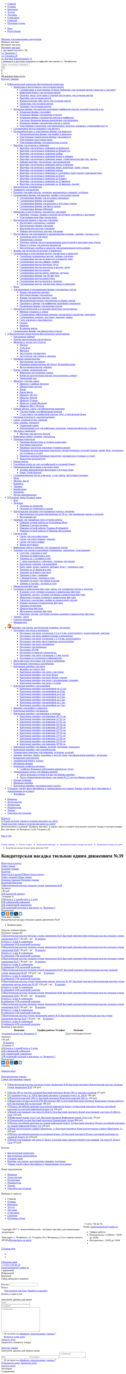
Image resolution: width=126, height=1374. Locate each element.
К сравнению (25, 905)
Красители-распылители (32, 458)
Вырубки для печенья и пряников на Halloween (44, 148)
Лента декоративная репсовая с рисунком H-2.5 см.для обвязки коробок (57, 777)
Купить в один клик (14, 1336)
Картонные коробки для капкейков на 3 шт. (42, 705)
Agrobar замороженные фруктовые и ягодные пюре (47, 469)
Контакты (12, 9)
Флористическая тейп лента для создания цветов (45, 101)
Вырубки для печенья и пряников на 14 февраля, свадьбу (49, 184)
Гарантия (12, 20)
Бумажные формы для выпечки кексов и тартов (45, 123)
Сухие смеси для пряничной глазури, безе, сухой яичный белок (53, 414)
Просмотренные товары (13, 1076)
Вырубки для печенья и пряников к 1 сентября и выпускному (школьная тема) (61, 173)
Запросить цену (28, 1363)
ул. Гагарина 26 (9, 56)
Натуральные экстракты (32, 361)
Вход (10, 28)
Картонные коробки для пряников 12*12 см (42, 719)
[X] (16, 914)
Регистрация (14, 31)
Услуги (11, 12)
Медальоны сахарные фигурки (36, 611)
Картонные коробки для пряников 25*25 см (42, 741)
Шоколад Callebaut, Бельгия (34, 383)
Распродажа (13, 804)
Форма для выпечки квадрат (34, 292)
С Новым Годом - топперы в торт (37, 578)
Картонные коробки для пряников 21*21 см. (43, 722)
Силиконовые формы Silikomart (36, 209)
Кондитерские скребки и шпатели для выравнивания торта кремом (55, 248)
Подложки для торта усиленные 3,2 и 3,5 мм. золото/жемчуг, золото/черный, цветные (65, 633)
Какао (23, 389)
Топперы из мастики (30, 605)
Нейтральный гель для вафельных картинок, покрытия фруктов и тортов (58, 428)
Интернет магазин (10, 47)
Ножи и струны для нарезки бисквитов (40, 245)
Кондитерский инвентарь (20, 1153)
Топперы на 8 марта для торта (35, 572)
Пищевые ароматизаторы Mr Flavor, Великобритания (47, 364)
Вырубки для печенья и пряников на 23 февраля (45, 181)
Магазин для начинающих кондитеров (21, 39)
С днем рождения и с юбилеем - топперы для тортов (47, 561)
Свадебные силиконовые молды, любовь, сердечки (46, 256)
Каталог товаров (10, 79)
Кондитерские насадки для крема (37, 228)
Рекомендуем (14, 807)
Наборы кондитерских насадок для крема (41, 231)
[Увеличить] (31, 885)
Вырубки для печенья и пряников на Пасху (42, 175)
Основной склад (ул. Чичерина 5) (19, 1033)
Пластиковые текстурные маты (36, 139)
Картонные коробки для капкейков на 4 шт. (42, 697)
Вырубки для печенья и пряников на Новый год (45, 150)
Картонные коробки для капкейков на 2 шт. (42, 699)
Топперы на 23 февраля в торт (35, 569)
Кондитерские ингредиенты (22, 1155)
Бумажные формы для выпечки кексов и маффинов (47, 117)
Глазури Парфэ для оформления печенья (41, 411)
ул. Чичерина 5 (9, 53)
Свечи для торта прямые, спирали (37, 539)
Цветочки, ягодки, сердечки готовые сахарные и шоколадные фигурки (57, 614)
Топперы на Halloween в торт (35, 555)
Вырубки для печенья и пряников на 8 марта (43, 178)
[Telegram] (20, 914)
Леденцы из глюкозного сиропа (36, 508)
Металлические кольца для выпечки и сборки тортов (47, 300)
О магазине (13, 17)
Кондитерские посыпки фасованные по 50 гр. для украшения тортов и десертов (62, 514)
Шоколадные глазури (31, 386)
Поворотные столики (31, 239)
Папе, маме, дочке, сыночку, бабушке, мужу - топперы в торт (52, 567)
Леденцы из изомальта (31, 505)
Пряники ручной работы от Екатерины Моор (43, 522)
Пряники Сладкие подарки (34, 525)
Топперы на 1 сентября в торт (35, 558)
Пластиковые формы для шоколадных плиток (44, 142)
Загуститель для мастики (33, 353)
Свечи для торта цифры (32, 542)
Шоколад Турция (28, 400)
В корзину (19, 893)
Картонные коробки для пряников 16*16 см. (43, 724)
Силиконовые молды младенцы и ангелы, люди (45, 267)
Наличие (5, 882)
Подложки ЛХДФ (29, 649)
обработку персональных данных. (37, 1333)
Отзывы (11, 6)
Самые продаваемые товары (16, 1079)
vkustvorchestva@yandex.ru (104, 1226)
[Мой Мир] (12, 914)
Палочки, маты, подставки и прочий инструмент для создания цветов (56, 95)
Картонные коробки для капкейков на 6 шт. (42, 694)
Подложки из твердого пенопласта (38, 652)
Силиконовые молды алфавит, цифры (39, 261)
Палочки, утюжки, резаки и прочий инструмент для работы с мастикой (57, 214)
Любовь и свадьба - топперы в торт (38, 583)
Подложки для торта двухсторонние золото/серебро (47, 641)
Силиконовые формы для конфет (37, 200)
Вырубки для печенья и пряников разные (41, 170)
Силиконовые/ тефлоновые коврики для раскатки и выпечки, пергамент (58, 314)
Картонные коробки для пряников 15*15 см (42, 735)
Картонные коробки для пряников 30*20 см (42, 744)
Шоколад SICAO (28, 395)
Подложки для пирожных (33, 647)
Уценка (11, 810)
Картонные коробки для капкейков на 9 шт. (42, 691)
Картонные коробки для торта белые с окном (43, 677)
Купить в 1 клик (29, 899)
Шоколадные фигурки (31, 608)
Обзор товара (8, 877)
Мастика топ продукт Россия (35, 433)
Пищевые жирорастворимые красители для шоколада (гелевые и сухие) (57, 456)
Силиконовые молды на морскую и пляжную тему (46, 259)
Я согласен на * (30, 1333)
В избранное (23, 902)
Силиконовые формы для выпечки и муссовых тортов (48, 203)
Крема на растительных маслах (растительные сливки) (48, 375)
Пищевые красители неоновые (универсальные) (45, 447)
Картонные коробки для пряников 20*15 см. (43, 716)
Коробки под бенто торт (32, 669)
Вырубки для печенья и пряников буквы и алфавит (46, 156)
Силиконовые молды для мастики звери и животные (47, 284)
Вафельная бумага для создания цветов (40, 92)
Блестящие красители (31, 444)
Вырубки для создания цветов (35, 98)
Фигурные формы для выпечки (36, 295)
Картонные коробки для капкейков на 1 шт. (42, 702)
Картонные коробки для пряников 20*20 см (42, 727)
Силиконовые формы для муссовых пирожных (44, 198)
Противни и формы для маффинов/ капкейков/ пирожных (50, 303)
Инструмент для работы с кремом (37, 223)
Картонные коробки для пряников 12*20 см (42, 738)
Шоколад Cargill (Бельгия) (33, 403)
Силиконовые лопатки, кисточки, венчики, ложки (46, 317)
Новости (5, 818)
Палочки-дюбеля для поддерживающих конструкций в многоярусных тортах (60, 242)
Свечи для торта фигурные (34, 536)
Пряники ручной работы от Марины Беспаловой (45, 530)
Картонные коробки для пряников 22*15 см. (43, 730)
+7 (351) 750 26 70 (10, 1265)
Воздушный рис (28, 517)
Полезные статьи (16, 23)
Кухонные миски (28, 328)
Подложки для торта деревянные (37, 644)
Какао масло (26, 392)
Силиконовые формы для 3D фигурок (39, 275)
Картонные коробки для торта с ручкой (40, 683)
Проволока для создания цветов (36, 103)
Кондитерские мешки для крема (36, 225)
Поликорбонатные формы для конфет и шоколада (46, 134)
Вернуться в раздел (11, 874)
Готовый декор (15, 1158)
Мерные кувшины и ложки (34, 311)
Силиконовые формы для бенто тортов (40, 206)
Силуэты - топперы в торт (33, 553)
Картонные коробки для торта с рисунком (42, 672)
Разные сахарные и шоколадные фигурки (41, 603)
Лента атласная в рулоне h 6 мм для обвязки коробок (47, 774)
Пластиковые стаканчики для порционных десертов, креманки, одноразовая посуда (64, 126)
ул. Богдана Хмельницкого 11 (16, 58)
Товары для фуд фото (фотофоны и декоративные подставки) (39, 1164)
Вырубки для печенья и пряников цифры (41, 153)
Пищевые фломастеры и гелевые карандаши (43, 442)
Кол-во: (5, 1284)
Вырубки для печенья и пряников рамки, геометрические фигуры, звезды (58, 159)
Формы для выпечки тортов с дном (38, 297)
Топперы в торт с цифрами (34, 575)
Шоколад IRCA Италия (32, 406)
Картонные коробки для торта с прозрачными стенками (49, 680)
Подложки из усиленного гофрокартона (41, 658)
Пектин (24, 345)
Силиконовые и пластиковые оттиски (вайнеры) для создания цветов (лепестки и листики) (68, 89)
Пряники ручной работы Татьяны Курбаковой (44, 528)
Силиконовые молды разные (35, 270)
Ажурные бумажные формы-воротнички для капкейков (49, 120)
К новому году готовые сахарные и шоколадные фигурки (50, 591)
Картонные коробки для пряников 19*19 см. (43, 733)
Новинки (12, 799)
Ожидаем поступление (19, 813)
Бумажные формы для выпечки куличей (41, 114)
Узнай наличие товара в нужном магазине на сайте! (28, 824)
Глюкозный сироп (29, 425)
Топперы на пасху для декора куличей (39, 580)
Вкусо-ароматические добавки (36, 367)
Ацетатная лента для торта (34, 236)
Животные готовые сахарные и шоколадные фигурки (48, 597)
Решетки (24, 325)
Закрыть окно (8, 1071)
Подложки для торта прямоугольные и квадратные (46, 636)
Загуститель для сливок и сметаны (38, 356)
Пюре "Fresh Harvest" (31, 472)
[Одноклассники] (7, 914)
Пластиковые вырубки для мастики (38, 217)
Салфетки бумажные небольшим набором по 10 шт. (47, 769)
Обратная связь (9, 1262)
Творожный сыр (28, 378)
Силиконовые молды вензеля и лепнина (41, 281)
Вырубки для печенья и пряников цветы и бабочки (46, 164)
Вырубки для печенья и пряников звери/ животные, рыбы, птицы (54, 167)
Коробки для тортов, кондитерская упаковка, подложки (36, 1161)
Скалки (24, 322)
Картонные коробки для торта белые (39, 674)
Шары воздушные (29, 544)
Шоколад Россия (28, 397)
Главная (11, 3)
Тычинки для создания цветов (35, 106)
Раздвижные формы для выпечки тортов (41, 306)
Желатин (24, 350)
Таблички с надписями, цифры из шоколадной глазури (48, 600)
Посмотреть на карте (21, 1240)
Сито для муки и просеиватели (36, 320)
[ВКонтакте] (3, 914)
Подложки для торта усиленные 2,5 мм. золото (44, 655)
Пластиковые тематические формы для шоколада (45, 137)
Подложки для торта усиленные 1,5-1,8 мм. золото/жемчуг (50, 638)
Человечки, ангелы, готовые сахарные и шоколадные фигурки (52, 594)
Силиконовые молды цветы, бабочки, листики (44, 273)
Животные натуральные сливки (36, 372)
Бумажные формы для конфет (35, 112)
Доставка (12, 15)
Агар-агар (25, 347)
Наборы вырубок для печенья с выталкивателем (45, 162)
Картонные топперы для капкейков (38, 564)
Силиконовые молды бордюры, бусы (39, 264)
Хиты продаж (14, 802)
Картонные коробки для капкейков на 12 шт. (43, 688)
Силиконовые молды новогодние (37, 278)
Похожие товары (10, 880)
